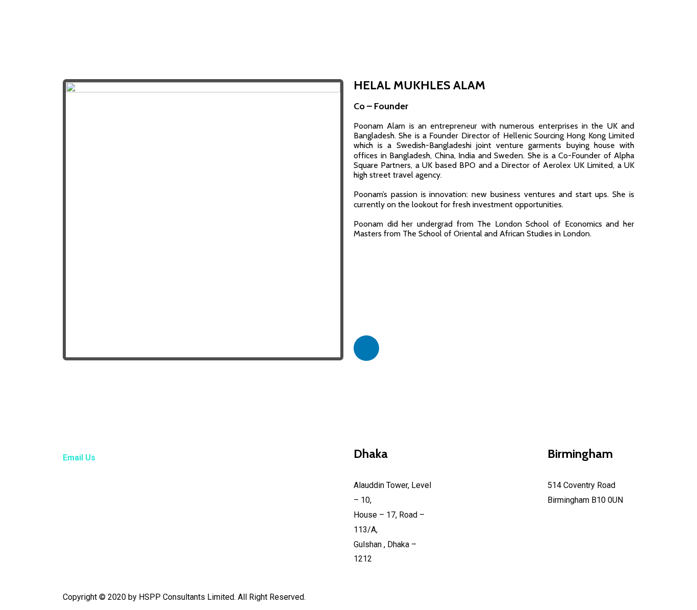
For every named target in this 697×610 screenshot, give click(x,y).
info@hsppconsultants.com (111, 499)
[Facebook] (361, 63)
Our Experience (485, 37)
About (382, 37)
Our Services (426, 37)
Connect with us (550, 37)
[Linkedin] (387, 63)
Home (359, 37)
